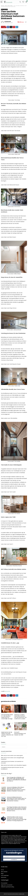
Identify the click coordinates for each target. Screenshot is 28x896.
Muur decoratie (8, 5)
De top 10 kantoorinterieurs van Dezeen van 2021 (20, 733)
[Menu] (1, 2)
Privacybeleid (4, 883)
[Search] (20, 2)
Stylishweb (7, 21)
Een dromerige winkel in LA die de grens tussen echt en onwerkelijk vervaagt (7, 716)
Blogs (2, 873)
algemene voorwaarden (6, 885)
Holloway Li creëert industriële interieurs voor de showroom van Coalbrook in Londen (20, 716)
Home (2, 5)
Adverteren (3, 877)
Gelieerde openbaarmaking (7, 887)
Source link (7, 691)
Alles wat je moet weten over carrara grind (12, 755)
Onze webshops (5, 875)
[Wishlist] (23, 2)
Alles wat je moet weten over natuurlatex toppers (13, 765)
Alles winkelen (4, 871)
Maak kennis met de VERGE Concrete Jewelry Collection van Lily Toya (7, 734)
